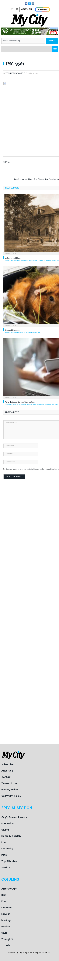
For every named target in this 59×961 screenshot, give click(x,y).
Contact (6, 777)
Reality (5, 926)
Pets (4, 855)
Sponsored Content (15, 73)
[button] (55, 49)
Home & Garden (11, 836)
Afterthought (9, 888)
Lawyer (5, 914)
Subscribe (7, 764)
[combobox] (23, 41)
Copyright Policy (11, 796)
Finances (6, 907)
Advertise (7, 770)
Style (4, 932)
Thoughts (7, 939)
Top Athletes (9, 861)
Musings (6, 920)
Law (3, 842)
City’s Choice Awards (14, 817)
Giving (5, 829)
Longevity (7, 848)
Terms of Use (9, 783)
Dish (3, 895)
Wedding (6, 867)
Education (7, 823)
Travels (5, 945)
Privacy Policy (9, 789)
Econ (4, 901)
